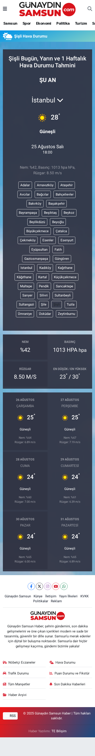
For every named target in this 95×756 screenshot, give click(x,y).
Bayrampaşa (28, 213)
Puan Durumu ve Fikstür (72, 673)
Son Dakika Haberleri (69, 684)
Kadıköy (45, 268)
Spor (27, 24)
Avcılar (25, 194)
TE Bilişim (58, 731)
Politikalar (40, 601)
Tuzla (70, 304)
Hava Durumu (65, 662)
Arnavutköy (45, 185)
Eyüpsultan (39, 250)
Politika (63, 24)
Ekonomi (43, 24)
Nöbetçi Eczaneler (21, 662)
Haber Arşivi (17, 695)
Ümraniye (25, 314)
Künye (38, 596)
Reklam (56, 601)
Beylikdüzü (37, 222)
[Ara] (89, 9)
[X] (39, 586)
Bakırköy (34, 204)
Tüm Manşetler (19, 684)
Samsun (10, 24)
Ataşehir (66, 185)
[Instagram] (47, 586)
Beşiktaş (50, 213)
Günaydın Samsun (18, 596)
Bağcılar (43, 194)
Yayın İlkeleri (68, 596)
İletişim (50, 596)
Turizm (81, 24)
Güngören (62, 259)
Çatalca (61, 231)
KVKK (84, 596)
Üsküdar (45, 314)
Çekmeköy (28, 240)
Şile (43, 304)
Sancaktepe (64, 286)
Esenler (47, 240)
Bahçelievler (65, 194)
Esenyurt (67, 240)
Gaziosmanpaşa (36, 259)
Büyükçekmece (37, 231)
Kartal (42, 277)
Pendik (44, 286)
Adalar (25, 185)
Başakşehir (56, 204)
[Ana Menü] (5, 9)
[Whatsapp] (64, 586)
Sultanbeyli (63, 295)
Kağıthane (65, 268)
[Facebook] (31, 586)
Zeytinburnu (66, 314)
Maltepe (26, 286)
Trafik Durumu (18, 673)
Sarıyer (27, 295)
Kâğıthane (24, 277)
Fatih (58, 250)
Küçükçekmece (65, 277)
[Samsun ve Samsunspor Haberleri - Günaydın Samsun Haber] (47, 9)
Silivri (44, 295)
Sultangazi (26, 304)
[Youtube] (55, 586)
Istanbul (26, 268)
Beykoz (69, 213)
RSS (12, 716)
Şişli (56, 304)
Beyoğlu (58, 222)
